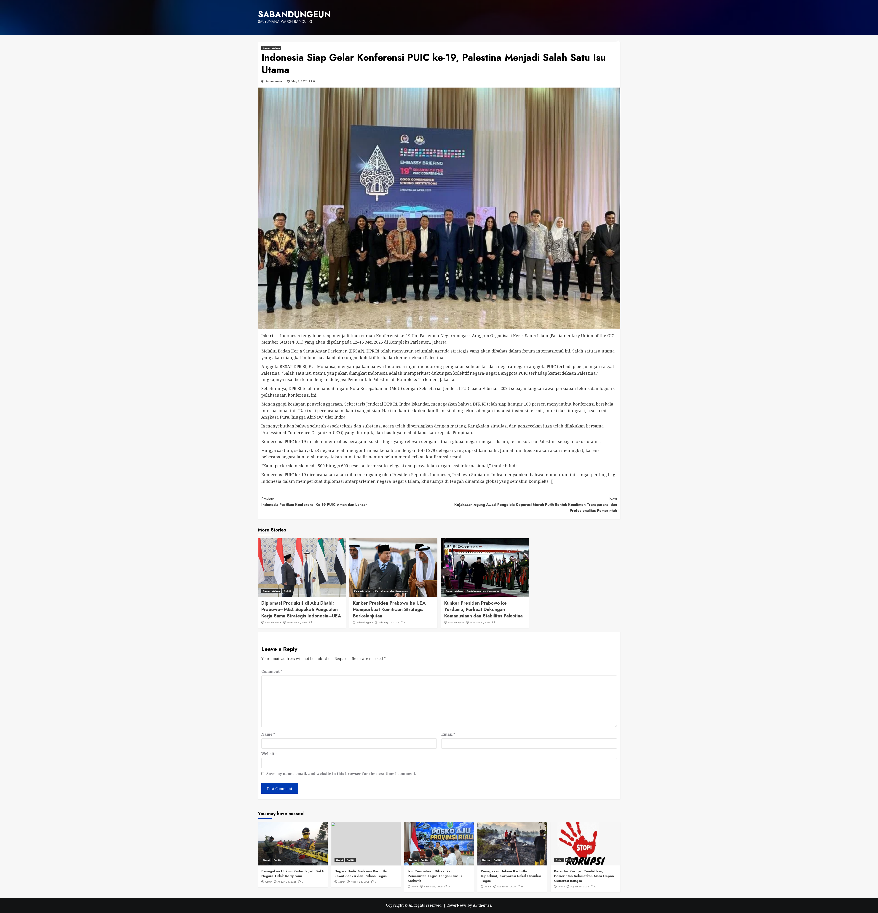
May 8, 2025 (299, 81)
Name (268, 734)
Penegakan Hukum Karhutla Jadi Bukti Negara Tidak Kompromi (292, 873)
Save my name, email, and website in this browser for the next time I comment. (341, 773)
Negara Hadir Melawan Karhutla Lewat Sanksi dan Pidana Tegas (361, 873)
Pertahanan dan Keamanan (391, 591)
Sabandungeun (275, 81)
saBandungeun (294, 14)
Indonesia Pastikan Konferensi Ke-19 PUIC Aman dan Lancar (314, 501)
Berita (413, 860)
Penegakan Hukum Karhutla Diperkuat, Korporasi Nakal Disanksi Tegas (511, 876)
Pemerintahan (271, 48)
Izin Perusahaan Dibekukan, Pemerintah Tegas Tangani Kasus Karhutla (435, 876)
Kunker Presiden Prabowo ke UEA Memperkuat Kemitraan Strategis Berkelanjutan (389, 609)
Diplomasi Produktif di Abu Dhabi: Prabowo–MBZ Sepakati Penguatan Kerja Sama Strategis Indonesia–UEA (301, 609)
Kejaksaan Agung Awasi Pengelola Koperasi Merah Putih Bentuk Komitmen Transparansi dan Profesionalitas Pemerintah (535, 504)
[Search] (617, 41)
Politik (288, 591)
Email (448, 734)
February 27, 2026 (297, 622)
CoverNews (457, 905)
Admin (268, 882)
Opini (266, 860)
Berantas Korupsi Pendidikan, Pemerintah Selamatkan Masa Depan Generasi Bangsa (584, 876)
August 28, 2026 (287, 882)
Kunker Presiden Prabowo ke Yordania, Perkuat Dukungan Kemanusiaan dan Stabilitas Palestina (483, 609)
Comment (271, 671)
